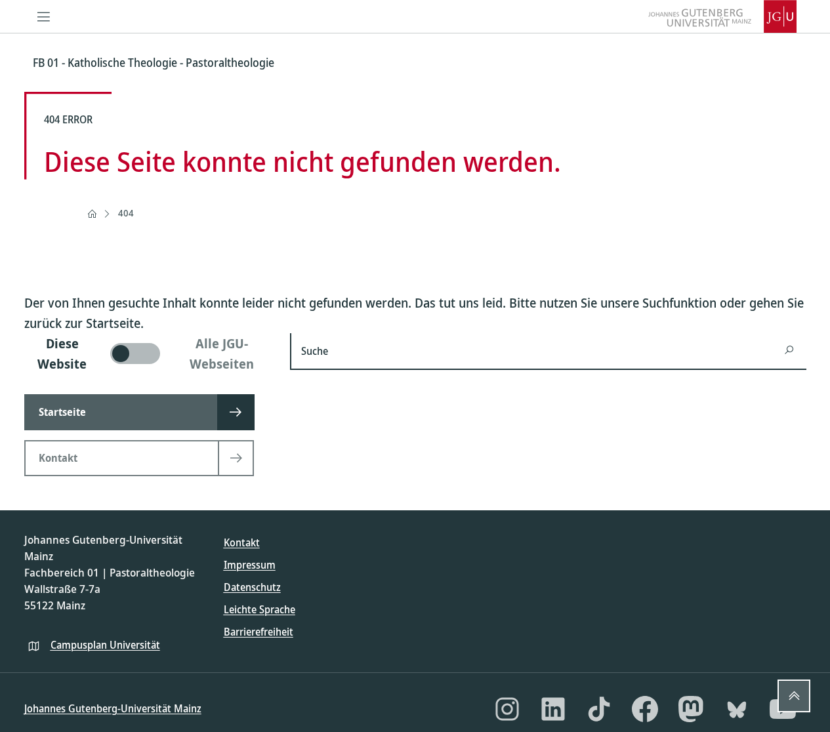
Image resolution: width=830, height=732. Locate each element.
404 (126, 213)
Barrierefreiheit (258, 631)
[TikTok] (599, 709)
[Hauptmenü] (44, 16)
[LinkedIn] (553, 709)
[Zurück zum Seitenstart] (794, 696)
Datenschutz (252, 587)
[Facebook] (645, 709)
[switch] (149, 353)
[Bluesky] (737, 709)
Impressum (250, 565)
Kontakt (242, 542)
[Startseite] (92, 214)
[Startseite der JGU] (722, 16)
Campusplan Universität (105, 645)
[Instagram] (507, 709)
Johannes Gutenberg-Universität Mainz (112, 708)
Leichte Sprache (259, 609)
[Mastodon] (691, 709)
